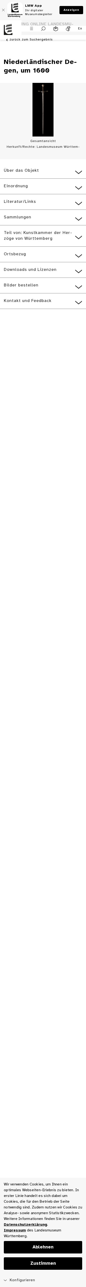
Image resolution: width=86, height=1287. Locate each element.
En (80, 28)
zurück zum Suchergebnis (31, 39)
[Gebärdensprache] (68, 29)
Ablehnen (43, 1247)
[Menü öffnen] (31, 28)
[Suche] (43, 29)
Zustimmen (43, 1263)
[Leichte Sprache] (55, 29)
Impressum (15, 1230)
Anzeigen (71, 9)
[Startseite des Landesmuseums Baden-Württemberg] (11, 32)
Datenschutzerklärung (25, 1225)
